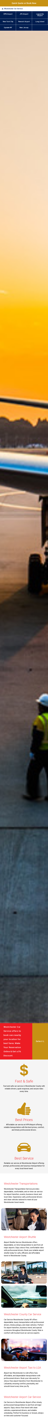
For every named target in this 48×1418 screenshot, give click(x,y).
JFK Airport (24, 14)
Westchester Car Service (13, 9)
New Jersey (24, 28)
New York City (8, 22)
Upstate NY (8, 28)
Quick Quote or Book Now (24, 3)
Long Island (39, 22)
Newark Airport (24, 22)
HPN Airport (7, 14)
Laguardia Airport (40, 15)
